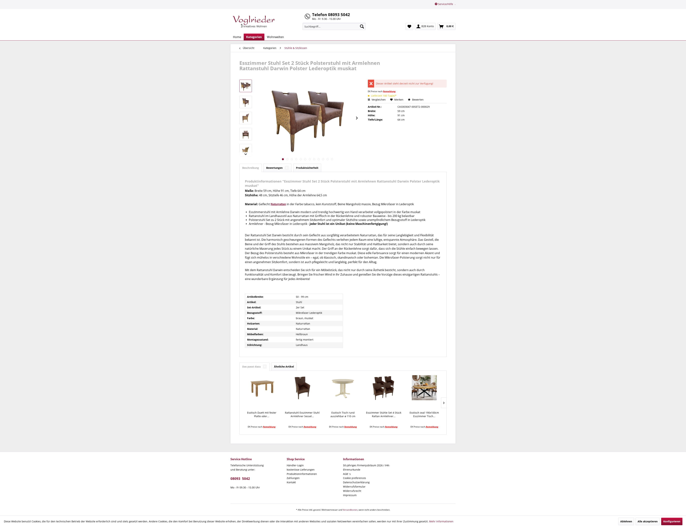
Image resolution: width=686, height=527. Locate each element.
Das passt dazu (253, 366)
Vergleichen (378, 99)
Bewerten (417, 99)
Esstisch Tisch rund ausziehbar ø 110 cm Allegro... (342, 414)
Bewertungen (276, 167)
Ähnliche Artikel (284, 366)
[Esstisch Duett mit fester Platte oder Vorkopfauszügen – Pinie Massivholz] (261, 387)
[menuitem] (334, 26)
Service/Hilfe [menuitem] (445, 4)
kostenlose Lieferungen (301, 469)
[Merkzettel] (409, 26)
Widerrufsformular (354, 486)
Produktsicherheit (307, 167)
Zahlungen (293, 478)
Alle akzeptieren (648, 521)
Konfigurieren (671, 521)
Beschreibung (250, 167)
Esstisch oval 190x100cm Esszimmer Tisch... (424, 414)
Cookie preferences (354, 478)
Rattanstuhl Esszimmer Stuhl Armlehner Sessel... (302, 414)
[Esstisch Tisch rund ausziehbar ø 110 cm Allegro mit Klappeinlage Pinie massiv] (343, 387)
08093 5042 (240, 478)
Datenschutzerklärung (356, 482)
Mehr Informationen (441, 521)
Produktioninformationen (302, 474)
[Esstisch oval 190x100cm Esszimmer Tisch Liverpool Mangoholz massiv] (424, 387)
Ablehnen (626, 521)
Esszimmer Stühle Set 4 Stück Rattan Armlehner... (383, 414)
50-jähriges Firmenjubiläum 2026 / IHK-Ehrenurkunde (366, 467)
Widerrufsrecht (352, 491)
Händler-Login (295, 465)
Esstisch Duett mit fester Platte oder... (261, 414)
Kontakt (291, 482)
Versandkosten (350, 509)
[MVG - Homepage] (253, 21)
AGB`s (347, 474)
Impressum (350, 495)
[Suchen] (362, 26)
